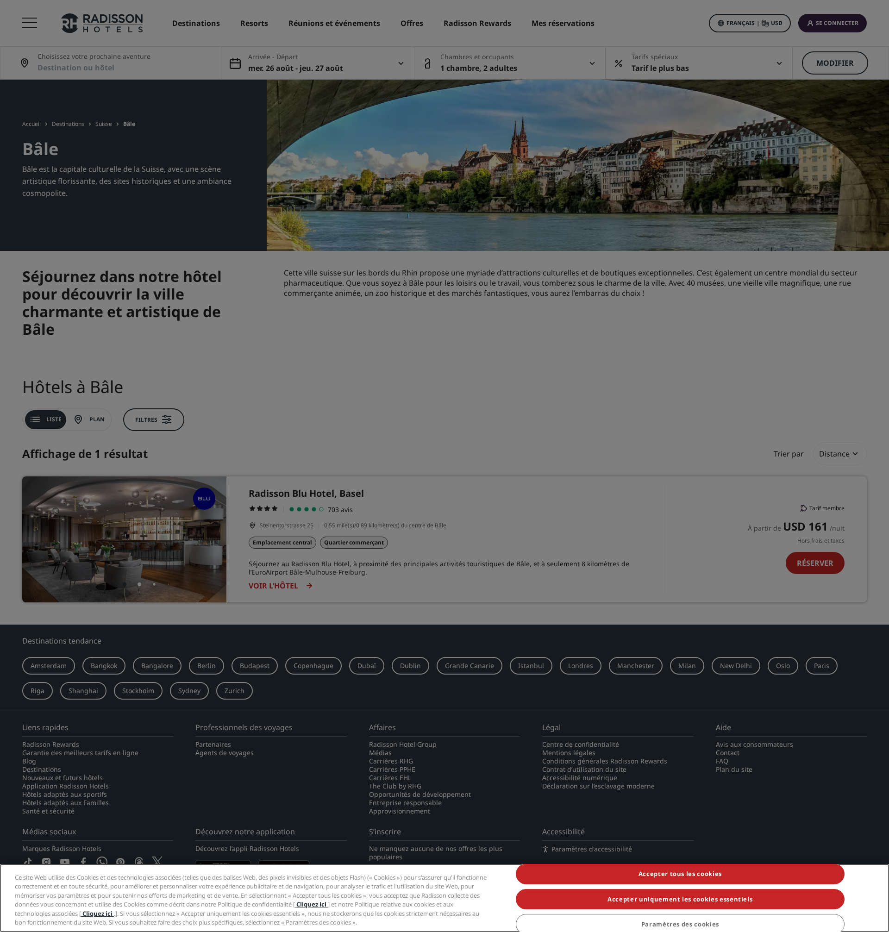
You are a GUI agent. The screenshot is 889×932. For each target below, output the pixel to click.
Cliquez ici (311, 904)
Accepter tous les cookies (680, 874)
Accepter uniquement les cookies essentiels (679, 899)
